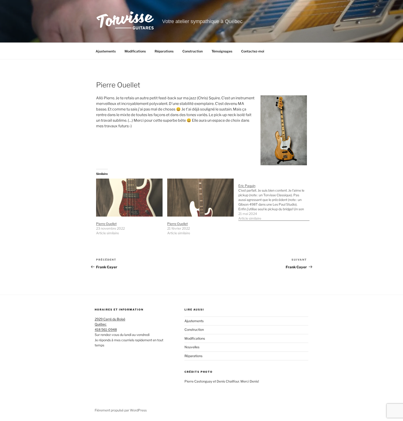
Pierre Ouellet (106, 224)
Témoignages (222, 51)
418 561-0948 (106, 329)
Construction (192, 51)
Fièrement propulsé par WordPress (121, 410)
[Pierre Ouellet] (129, 198)
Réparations (164, 51)
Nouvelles (191, 347)
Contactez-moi (252, 51)
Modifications (135, 51)
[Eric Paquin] (273, 200)
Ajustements (106, 51)
